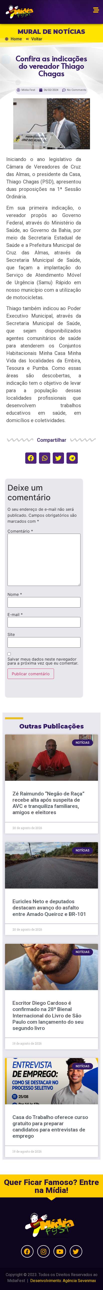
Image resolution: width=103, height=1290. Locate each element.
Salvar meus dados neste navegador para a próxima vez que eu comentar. (43, 661)
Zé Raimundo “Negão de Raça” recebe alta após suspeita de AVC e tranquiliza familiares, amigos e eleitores (48, 803)
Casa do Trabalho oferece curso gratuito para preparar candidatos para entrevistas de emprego (50, 1126)
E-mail (15, 615)
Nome (15, 594)
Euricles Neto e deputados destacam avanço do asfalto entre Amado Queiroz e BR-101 (49, 907)
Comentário (20, 531)
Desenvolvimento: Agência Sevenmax (63, 1280)
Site (11, 634)
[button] (30, 458)
